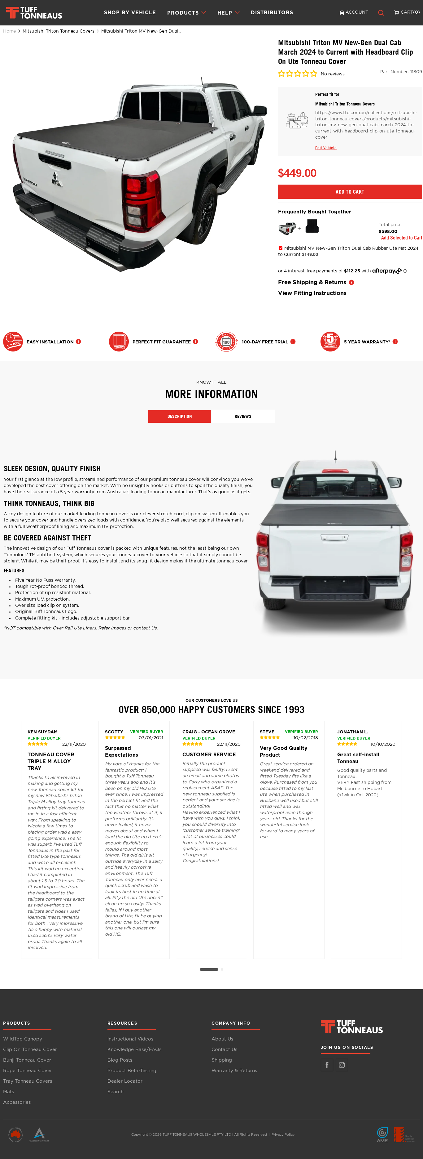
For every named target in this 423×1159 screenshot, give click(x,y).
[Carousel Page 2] (222, 969)
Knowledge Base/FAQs (134, 1049)
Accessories (17, 1102)
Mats (8, 1092)
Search (115, 1092)
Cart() (410, 12)
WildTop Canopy (22, 1039)
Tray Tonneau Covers (27, 1081)
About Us (222, 1039)
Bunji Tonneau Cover (27, 1060)
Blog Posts (119, 1060)
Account (357, 12)
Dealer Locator (124, 1081)
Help (224, 13)
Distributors (272, 12)
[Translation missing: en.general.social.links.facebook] (327, 1065)
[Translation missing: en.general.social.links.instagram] (342, 1065)
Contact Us (224, 1049)
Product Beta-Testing (131, 1070)
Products (183, 13)
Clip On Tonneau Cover (30, 1049)
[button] (298, 75)
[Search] (381, 12)
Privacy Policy (283, 1134)
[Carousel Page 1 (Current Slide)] (209, 969)
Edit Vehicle (326, 147)
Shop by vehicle (130, 12)
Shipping (222, 1060)
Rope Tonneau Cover (27, 1070)
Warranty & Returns (234, 1070)
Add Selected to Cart (401, 238)
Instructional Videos (130, 1039)
